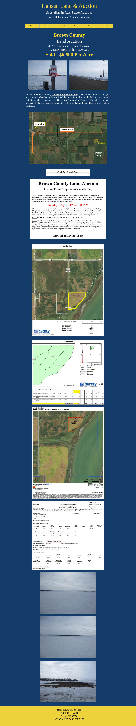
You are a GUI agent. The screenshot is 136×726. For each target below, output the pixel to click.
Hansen (50, 6)
